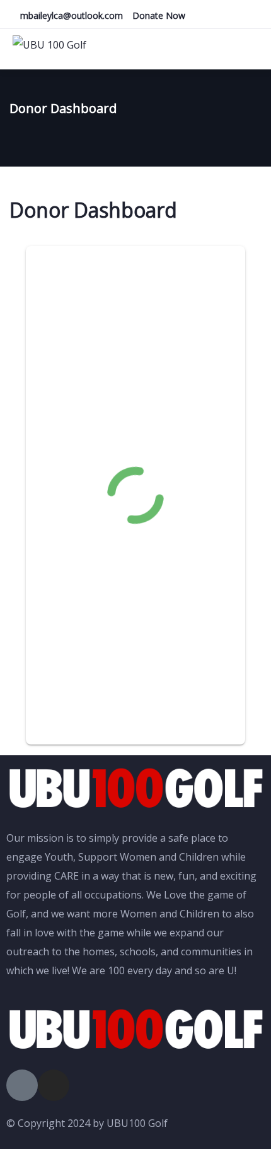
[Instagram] (53, 1085)
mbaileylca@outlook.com (71, 15)
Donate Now (158, 15)
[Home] (135, 789)
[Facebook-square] (22, 1085)
